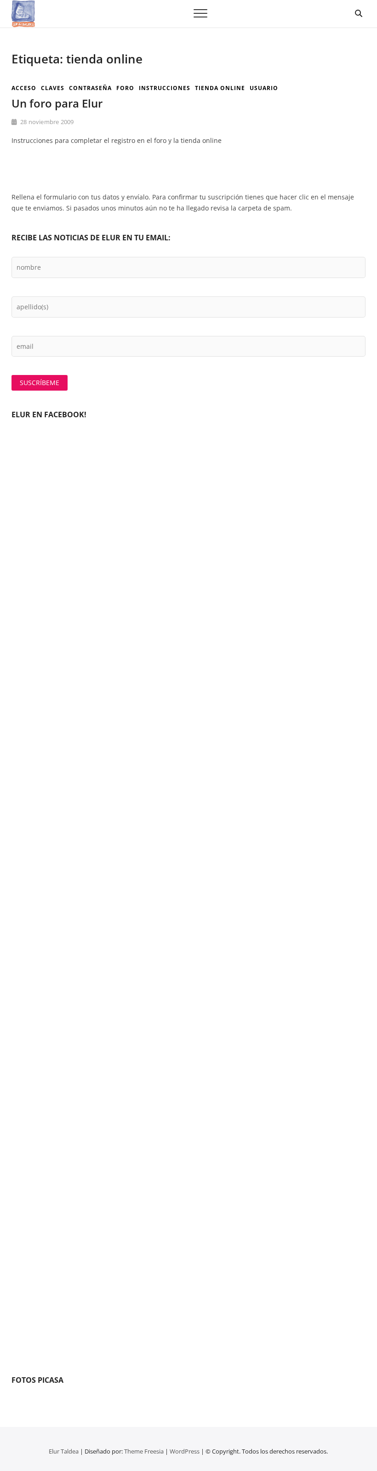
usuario (264, 88)
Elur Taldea (64, 1451)
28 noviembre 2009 (46, 122)
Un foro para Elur (57, 103)
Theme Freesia (144, 1451)
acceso (23, 88)
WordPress (185, 1451)
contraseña (90, 88)
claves (52, 88)
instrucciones (164, 88)
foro (125, 88)
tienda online (220, 88)
